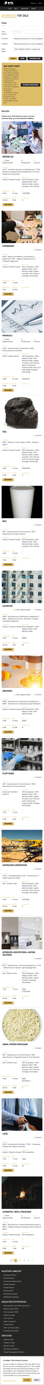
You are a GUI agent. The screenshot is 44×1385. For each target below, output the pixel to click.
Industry (5, 44)
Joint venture (8, 1318)
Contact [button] (37, 163)
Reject (36, 1380)
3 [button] (24, 1260)
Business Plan (8, 1291)
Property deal (8, 1324)
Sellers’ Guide (8, 1339)
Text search (4, 33)
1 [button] (15, 1260)
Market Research (9, 1284)
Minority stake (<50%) (11, 1312)
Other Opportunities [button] (7, 161)
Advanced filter (34, 58)
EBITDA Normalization (11, 1297)
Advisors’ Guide (9, 1346)
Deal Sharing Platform (11, 1349)
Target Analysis (9, 1287)
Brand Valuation (9, 1278)
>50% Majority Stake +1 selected (26, 49)
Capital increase (9, 1315)
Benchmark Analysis (11, 1294)
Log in (40, 3)
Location (5, 38)
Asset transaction (10, 1321)
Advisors (24, 8)
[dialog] (22, 1370)
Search (13, 58)
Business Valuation (10, 1275)
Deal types (4, 50)
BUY (10, 8)
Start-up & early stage (11, 1327)
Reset (22, 58)
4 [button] (28, 1260)
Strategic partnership (11, 1331)
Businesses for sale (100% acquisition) (17, 1306)
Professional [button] (25, 163)
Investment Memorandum (12, 1281)
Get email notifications (30, 85)
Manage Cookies (9, 1381)
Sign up (33, 3)
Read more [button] (8, 204)
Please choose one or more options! (28, 38)
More (33, 8)
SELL (16, 8)
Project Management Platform (14, 1352)
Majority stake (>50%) (11, 1309)
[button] (32, 1260)
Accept (27, 1380)
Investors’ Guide (9, 1343)
